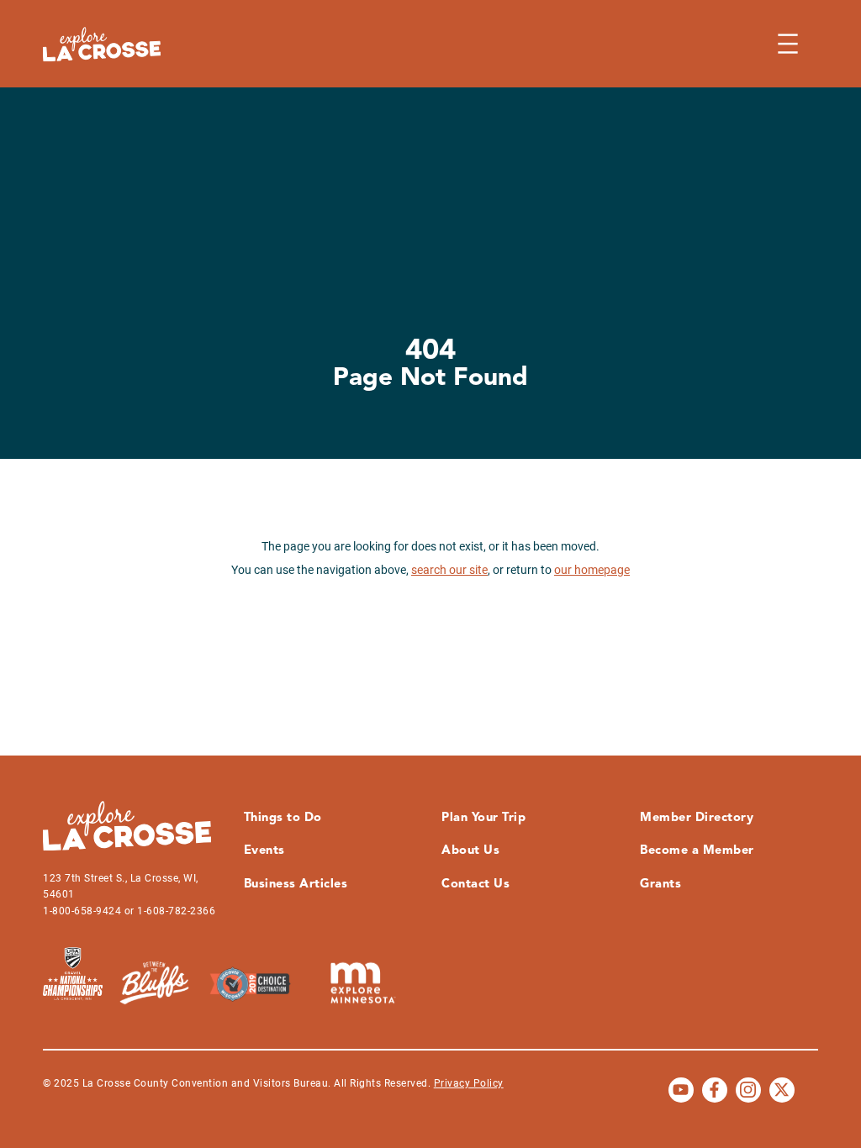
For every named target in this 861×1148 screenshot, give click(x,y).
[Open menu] (788, 43)
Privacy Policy (469, 1083)
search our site (449, 570)
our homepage (592, 570)
